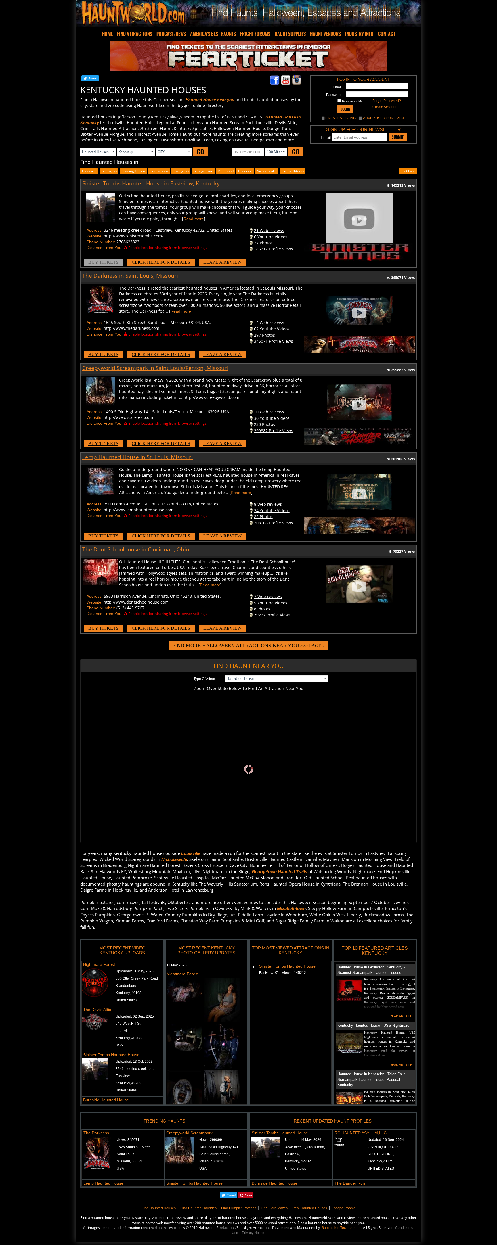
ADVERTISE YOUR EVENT (384, 118)
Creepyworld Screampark (189, 1133)
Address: (95, 230)
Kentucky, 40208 (129, 1038)
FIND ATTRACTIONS (134, 33)
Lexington (109, 170)
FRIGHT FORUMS (255, 33)
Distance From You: (105, 247)
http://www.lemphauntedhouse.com (138, 509)
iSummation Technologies (341, 1228)
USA (119, 1045)
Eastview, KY (282, 973)
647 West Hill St (128, 1024)
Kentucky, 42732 (129, 1083)
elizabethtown (292, 170)
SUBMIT (398, 137)
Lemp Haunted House (103, 1183)
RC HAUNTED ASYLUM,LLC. (361, 1133)
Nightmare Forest (99, 964)
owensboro (159, 170)
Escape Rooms (343, 1208)
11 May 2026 (177, 965)
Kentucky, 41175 (380, 1161)
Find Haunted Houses (159, 1208)
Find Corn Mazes (274, 1208)
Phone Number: (101, 242)
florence (245, 170)
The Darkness (96, 1133)
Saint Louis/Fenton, (214, 1154)
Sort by (407, 170)
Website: (94, 236)
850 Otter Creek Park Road (137, 978)
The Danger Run (349, 1183)
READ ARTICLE (401, 1016)
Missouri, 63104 (129, 1161)
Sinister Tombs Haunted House (111, 1054)
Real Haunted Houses (309, 1208)
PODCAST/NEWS (171, 33)
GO (200, 151)
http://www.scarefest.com (128, 417)
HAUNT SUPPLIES (290, 33)
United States (126, 1000)
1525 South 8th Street (134, 1147)
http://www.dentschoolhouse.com (136, 602)
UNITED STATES (381, 1169)
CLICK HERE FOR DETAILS (161, 262)
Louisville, (123, 1031)
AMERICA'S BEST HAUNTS (213, 33)
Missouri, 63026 (211, 1161)
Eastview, (123, 1076)
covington (181, 170)
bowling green (133, 170)
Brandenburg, (126, 986)
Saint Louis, (126, 1154)
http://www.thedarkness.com (131, 328)
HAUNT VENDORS (325, 33)
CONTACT (386, 33)
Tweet (93, 78)
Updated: (303, 1140)
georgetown (203, 170)
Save (248, 1195)
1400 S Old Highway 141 (218, 1147)
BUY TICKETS (103, 262)
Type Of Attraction (207, 679)
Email (337, 87)
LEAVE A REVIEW (222, 262)
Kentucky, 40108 (129, 993)
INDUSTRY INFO (359, 33)
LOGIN (345, 109)
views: (128, 1140)
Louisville (89, 170)
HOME (107, 33)
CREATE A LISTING (340, 118)
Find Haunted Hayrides (198, 1208)
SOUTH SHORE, (381, 1154)
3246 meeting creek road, (136, 1069)
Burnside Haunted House (106, 1099)
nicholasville (267, 170)
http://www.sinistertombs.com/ (133, 236)
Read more (193, 219)
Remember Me (352, 101)
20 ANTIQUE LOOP (383, 1147)
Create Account (384, 107)
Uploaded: (135, 971)
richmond (226, 170)
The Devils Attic (97, 1009)
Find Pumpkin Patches (238, 1208)
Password (334, 95)
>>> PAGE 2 (248, 645)
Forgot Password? (386, 101)
